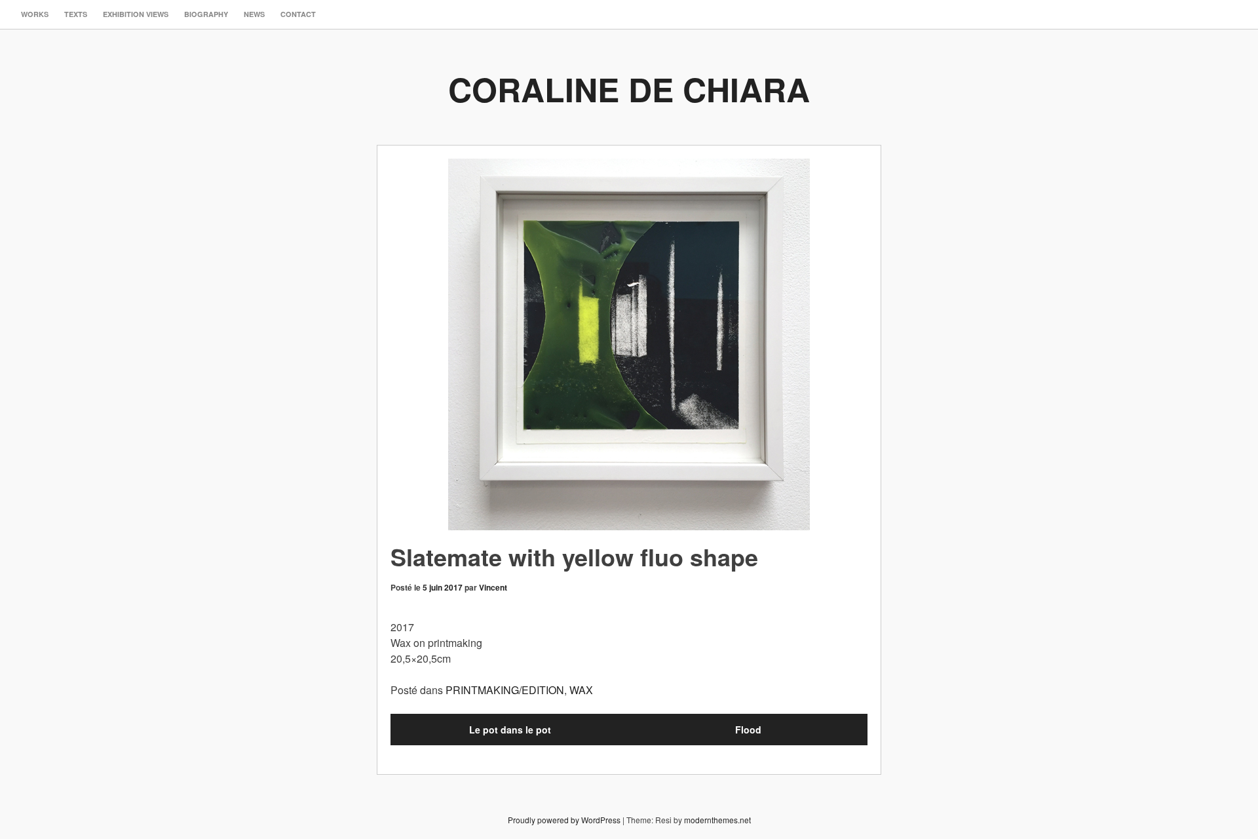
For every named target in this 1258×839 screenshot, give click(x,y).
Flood (748, 729)
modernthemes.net (717, 819)
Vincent (493, 587)
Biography (206, 14)
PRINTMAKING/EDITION (505, 689)
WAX (581, 689)
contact (298, 14)
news (254, 14)
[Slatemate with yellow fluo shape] (629, 344)
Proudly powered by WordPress (564, 819)
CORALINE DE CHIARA (629, 89)
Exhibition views (135, 14)
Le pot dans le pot (510, 729)
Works (34, 14)
